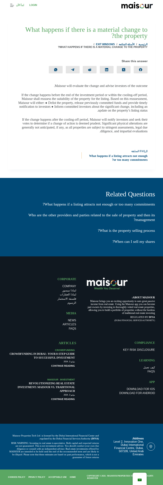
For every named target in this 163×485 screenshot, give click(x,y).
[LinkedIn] (107, 69)
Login (33, 5)
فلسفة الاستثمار (67, 298)
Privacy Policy (36, 477)
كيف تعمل (149, 367)
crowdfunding (65, 350)
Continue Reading (63, 366)
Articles (69, 324)
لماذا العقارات (68, 294)
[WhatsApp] (56, 69)
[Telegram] (73, 69)
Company (69, 286)
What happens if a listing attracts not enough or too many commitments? (99, 204)
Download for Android (137, 393)
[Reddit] (90, 69)
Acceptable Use (57, 477)
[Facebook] (141, 69)
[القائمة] (12, 5)
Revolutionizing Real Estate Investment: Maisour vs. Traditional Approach (46, 387)
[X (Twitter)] (124, 69)
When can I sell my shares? (133, 241)
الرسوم (71, 302)
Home (73, 477)
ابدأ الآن (20, 5)
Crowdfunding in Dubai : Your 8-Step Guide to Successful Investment (42, 355)
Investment (67, 379)
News (72, 320)
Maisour (52, 379)
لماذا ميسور (69, 290)
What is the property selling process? (126, 230)
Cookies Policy (16, 477)
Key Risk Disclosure (139, 349)
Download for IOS (141, 389)
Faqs (72, 328)
